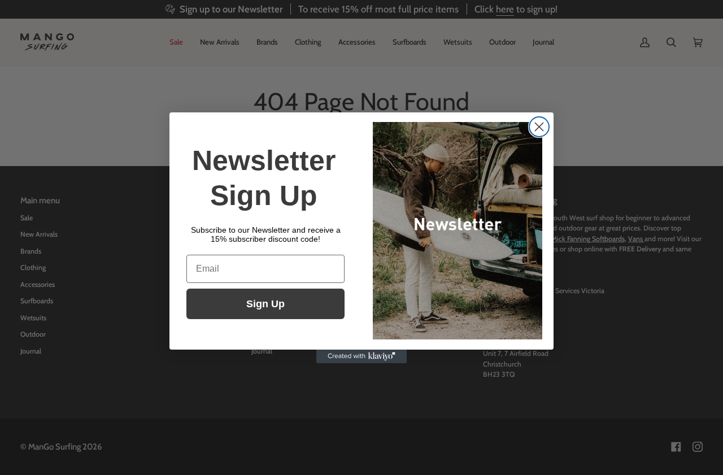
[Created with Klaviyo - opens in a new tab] (361, 356)
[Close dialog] (539, 127)
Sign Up (265, 304)
